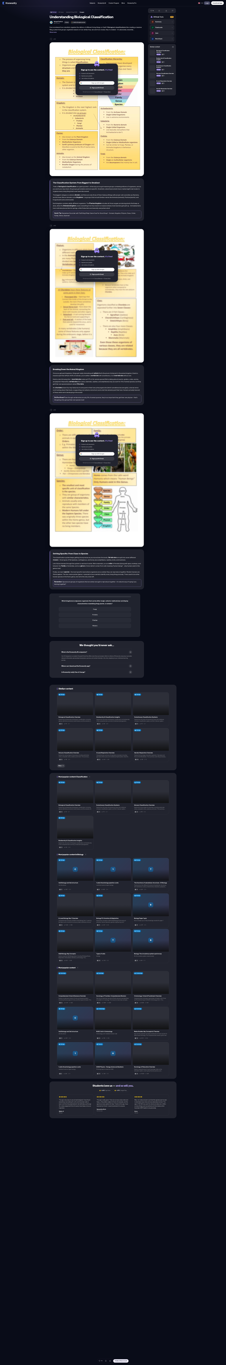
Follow (66, 22)
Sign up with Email (98, 88)
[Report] (172, 11)
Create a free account (121, 1361)
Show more (53, 32)
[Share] (166, 11)
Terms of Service (98, 92)
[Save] (159, 11)
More (60, 766)
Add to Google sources (79, 22)
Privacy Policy (107, 92)
